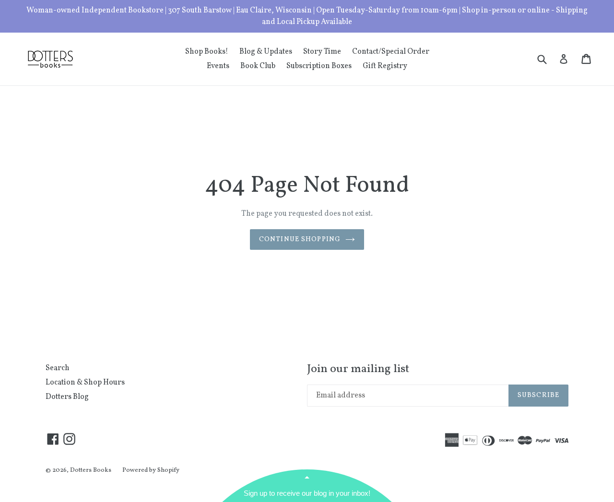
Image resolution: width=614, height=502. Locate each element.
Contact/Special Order (390, 52)
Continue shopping (300, 239)
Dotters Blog (67, 397)
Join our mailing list (358, 369)
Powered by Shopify (150, 470)
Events (218, 66)
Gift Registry (385, 66)
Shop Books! (206, 52)
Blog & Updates (265, 52)
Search (58, 368)
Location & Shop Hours (85, 382)
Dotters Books (90, 470)
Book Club (257, 66)
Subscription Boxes (319, 66)
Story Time (322, 52)
